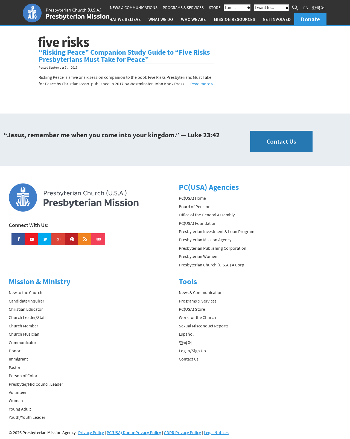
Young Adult (20, 409)
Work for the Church (197, 317)
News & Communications (134, 7)
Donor (15, 350)
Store (215, 7)
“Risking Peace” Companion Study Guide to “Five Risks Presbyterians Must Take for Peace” (124, 56)
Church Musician (24, 334)
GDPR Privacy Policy (182, 432)
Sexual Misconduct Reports (204, 325)
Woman (16, 400)
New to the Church (25, 292)
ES (305, 7)
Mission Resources (234, 19)
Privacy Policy (91, 432)
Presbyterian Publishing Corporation (212, 248)
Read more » (201, 83)
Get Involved (277, 19)
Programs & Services (183, 7)
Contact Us (281, 141)
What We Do (160, 19)
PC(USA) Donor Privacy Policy (134, 432)
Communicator (22, 342)
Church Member (23, 325)
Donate (310, 19)
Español (186, 334)
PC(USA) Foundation (198, 223)
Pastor (15, 367)
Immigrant (18, 359)
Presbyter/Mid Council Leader (36, 384)
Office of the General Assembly (207, 214)
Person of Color (23, 375)
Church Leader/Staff (27, 317)
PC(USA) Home (192, 198)
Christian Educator (26, 309)
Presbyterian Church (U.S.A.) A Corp (211, 265)
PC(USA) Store (192, 309)
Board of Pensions (195, 206)
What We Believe (123, 19)
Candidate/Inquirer (26, 301)
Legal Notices (216, 432)
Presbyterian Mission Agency (205, 239)
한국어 (318, 7)
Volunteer (18, 392)
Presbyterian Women (198, 256)
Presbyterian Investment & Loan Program (216, 231)
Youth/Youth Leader (27, 417)
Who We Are (193, 19)
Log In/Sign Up (192, 350)
